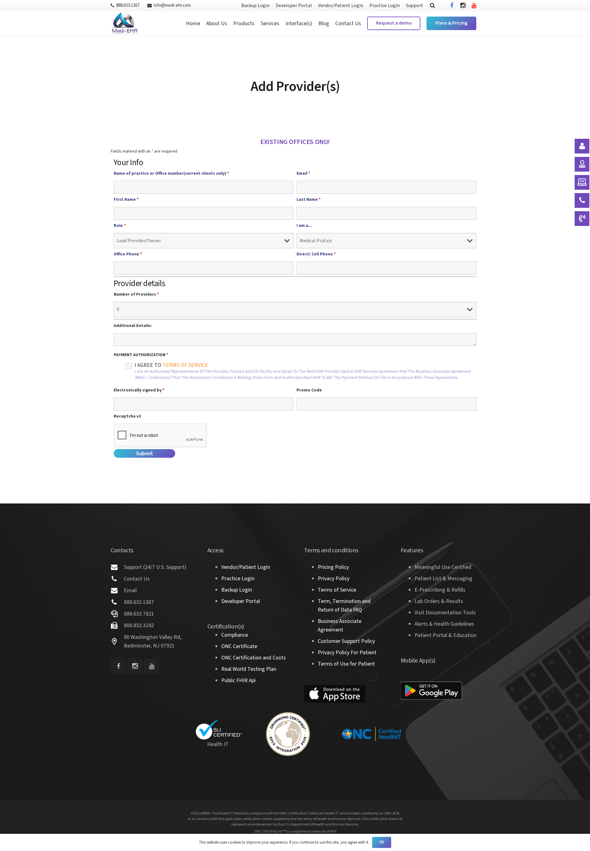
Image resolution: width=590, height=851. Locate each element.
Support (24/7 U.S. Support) (155, 567)
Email (303, 173)
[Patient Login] (582, 146)
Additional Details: (133, 326)
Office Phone (128, 254)
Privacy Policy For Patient (347, 652)
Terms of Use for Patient (346, 664)
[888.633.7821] (117, 614)
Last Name (309, 199)
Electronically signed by (139, 390)
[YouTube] (473, 5)
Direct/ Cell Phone (316, 254)
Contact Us (137, 579)
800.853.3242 (139, 625)
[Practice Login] (582, 164)
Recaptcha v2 (127, 416)
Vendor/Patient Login (245, 567)
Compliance (234, 635)
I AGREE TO (303, 371)
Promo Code (309, 390)
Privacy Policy (333, 578)
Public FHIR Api (238, 680)
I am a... (304, 226)
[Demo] (582, 182)
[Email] (117, 590)
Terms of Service (337, 590)
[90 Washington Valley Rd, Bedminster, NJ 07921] (117, 641)
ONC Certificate (239, 646)
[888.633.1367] (117, 602)
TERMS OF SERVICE (185, 365)
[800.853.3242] (117, 625)
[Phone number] (582, 218)
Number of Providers (136, 294)
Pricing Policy (333, 567)
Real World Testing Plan (248, 669)
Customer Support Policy (346, 641)
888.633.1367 (139, 602)
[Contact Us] (117, 579)
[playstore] (431, 691)
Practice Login (237, 578)
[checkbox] (119, 372)
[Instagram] (462, 5)
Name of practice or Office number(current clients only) (171, 173)
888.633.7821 (139, 614)
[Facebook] (451, 5)
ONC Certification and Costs (253, 658)
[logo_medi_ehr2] (124, 23)
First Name (126, 199)
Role (120, 226)
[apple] (334, 694)
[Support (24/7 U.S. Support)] (117, 567)
